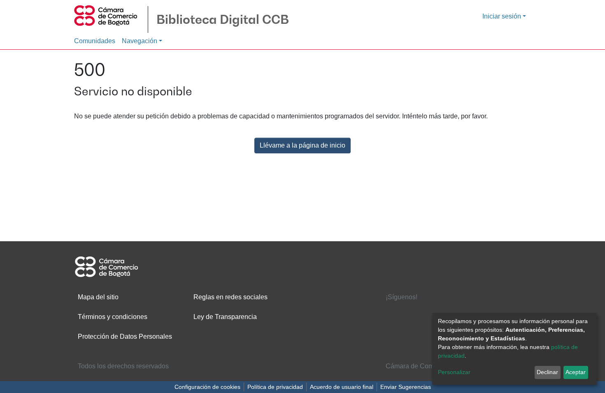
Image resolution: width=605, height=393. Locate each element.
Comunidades (94, 40)
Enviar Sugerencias (405, 387)
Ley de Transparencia (225, 316)
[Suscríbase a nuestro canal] (394, 329)
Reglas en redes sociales (230, 297)
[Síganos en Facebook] (394, 312)
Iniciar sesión (501, 16)
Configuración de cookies (207, 387)
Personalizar (454, 372)
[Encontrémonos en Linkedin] (445, 312)
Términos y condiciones (112, 316)
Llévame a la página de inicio (302, 145)
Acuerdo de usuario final (341, 387)
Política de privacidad (275, 387)
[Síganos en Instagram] (419, 329)
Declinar (547, 372)
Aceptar (575, 372)
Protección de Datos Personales (125, 336)
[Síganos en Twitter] (419, 312)
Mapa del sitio (98, 297)
